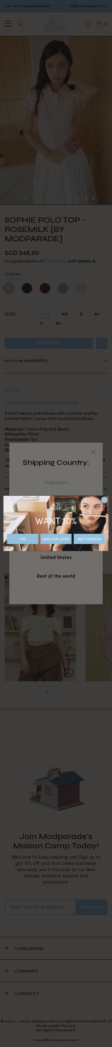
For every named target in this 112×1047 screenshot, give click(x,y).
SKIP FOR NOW (89, 539)
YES (23, 539)
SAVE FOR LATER (56, 539)
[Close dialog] (104, 500)
